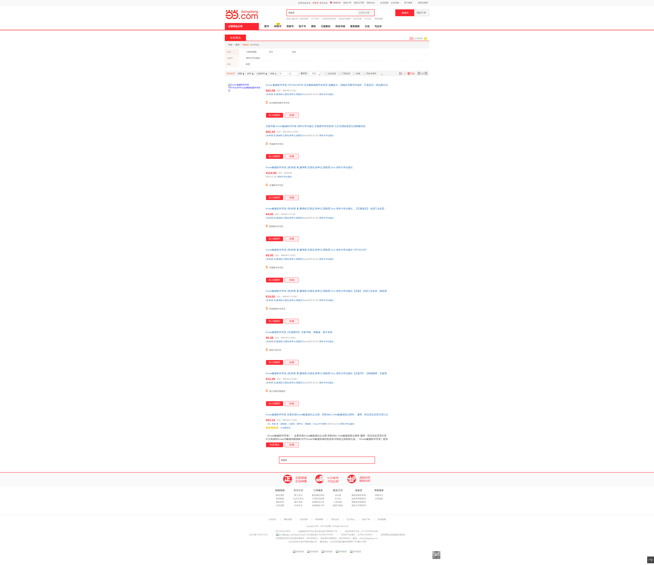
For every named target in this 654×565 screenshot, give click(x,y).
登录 (317, 3)
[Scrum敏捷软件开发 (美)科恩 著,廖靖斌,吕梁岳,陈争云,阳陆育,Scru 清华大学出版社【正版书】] (245, 389)
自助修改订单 (318, 505)
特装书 (277, 26)
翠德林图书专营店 (277, 309)
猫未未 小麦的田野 (300, 19)
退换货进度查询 (359, 502)
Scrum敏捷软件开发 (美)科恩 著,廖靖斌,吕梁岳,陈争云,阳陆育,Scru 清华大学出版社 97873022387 (316, 250)
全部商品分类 (235, 26)
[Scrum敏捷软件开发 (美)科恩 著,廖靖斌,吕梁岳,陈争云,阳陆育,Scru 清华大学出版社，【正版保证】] (245, 224)
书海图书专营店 (276, 144)
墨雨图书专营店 (276, 226)
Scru (305, 94)
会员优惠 (280, 505)
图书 (266, 26)
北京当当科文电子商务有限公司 (303, 541)
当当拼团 (384, 3)
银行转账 (298, 502)
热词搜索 (382, 519)
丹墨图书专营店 (276, 267)
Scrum (315, 424)
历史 (294, 52)
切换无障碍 (423, 3)
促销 (358, 73)
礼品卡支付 (298, 498)
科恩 (248, 64)
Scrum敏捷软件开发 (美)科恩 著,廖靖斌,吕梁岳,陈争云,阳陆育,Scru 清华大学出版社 (309, 167)
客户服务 (408, 3)
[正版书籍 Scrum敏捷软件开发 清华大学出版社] (245, 142)
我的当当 (371, 3)
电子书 (302, 26)
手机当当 (335, 519)
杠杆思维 (357, 19)
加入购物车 (275, 115)
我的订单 (347, 3)
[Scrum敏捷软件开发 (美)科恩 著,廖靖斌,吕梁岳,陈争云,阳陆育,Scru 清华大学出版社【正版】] (245, 306)
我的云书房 (359, 3)
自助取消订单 (318, 502)
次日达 (338, 498)
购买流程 (280, 495)
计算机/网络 (251, 52)
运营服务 (379, 498)
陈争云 (293, 94)
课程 (313, 26)
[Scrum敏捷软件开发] (245, 430)
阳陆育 (299, 94)
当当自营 (332, 73)
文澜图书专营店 (276, 185)
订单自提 (338, 502)
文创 (367, 26)
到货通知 (274, 444)
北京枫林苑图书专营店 (279, 103)
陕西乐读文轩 (275, 350)
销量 (240, 73)
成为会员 (323, 3)
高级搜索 (379, 19)
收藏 (291, 115)
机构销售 (319, 519)
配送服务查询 (318, 495)
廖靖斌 (279, 94)
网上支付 (298, 495)
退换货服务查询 (359, 495)
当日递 (338, 495)
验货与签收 (338, 505)
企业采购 (395, 3)
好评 (249, 73)
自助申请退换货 (359, 498)
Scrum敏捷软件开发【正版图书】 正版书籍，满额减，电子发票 (299, 332)
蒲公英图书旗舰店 (277, 391)
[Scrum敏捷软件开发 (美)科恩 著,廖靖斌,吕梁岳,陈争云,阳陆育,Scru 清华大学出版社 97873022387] (245, 265)
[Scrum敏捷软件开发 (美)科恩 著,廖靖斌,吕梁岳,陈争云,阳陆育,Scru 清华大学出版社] (245, 183)
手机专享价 (371, 73)
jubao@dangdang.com (369, 538)
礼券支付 (298, 505)
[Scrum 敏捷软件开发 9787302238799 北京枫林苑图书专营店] (245, 100)
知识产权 (366, 519)
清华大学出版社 (253, 58)
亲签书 (290, 26)
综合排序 (231, 73)
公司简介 (272, 519)
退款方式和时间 (359, 505)
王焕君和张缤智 (329, 19)
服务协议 (280, 502)
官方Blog (351, 519)
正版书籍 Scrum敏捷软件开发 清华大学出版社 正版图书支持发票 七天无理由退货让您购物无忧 (315, 126)
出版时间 (261, 73)
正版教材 (325, 26)
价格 (272, 73)
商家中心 (379, 495)
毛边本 (378, 26)
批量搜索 (419, 38)
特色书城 (340, 26)
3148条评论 (285, 428)
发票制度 (280, 498)
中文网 (322, 424)
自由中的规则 (345, 19)
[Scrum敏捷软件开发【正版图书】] (245, 348)
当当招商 (304, 519)
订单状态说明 (318, 498)
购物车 (337, 3)
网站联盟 (288, 519)
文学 (271, 52)
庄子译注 (315, 19)
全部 (230, 45)
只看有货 (346, 73)
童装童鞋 (355, 26)
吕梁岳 (286, 94)
